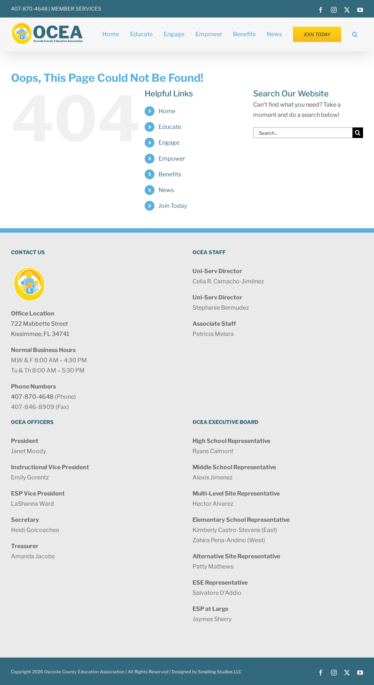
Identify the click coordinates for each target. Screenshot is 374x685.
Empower (172, 158)
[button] (355, 34)
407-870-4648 (29, 8)
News (166, 190)
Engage (169, 142)
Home (167, 111)
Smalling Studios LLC (219, 671)
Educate (170, 126)
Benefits (170, 174)
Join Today (173, 205)
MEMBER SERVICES (76, 8)
